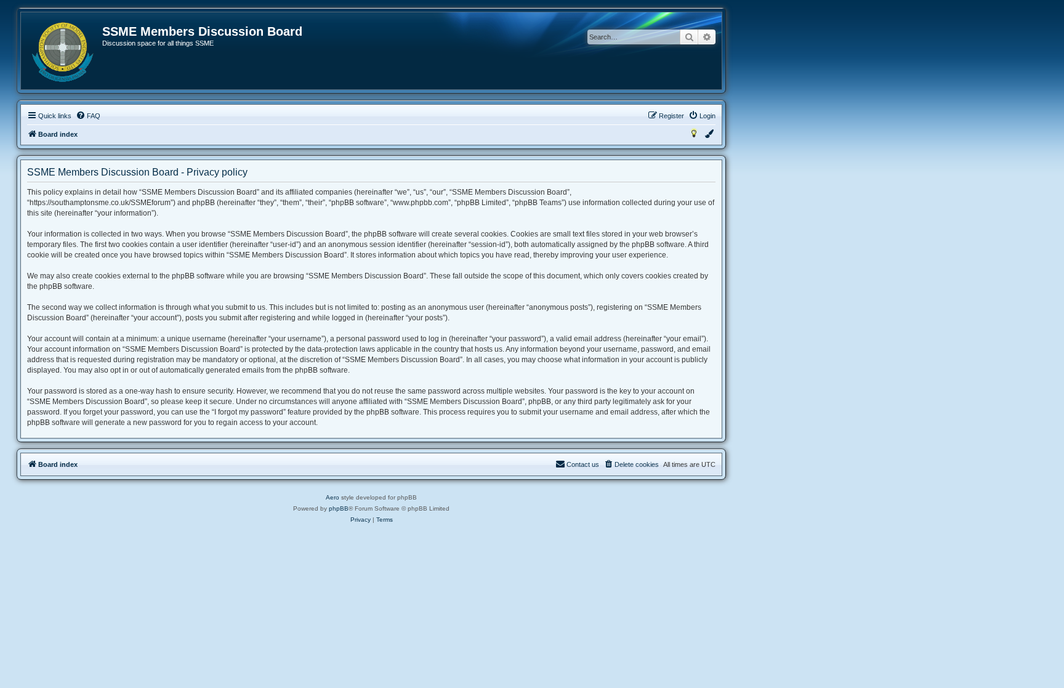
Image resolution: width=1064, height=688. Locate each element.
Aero (332, 497)
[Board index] (62, 52)
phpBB (339, 508)
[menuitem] (88, 115)
